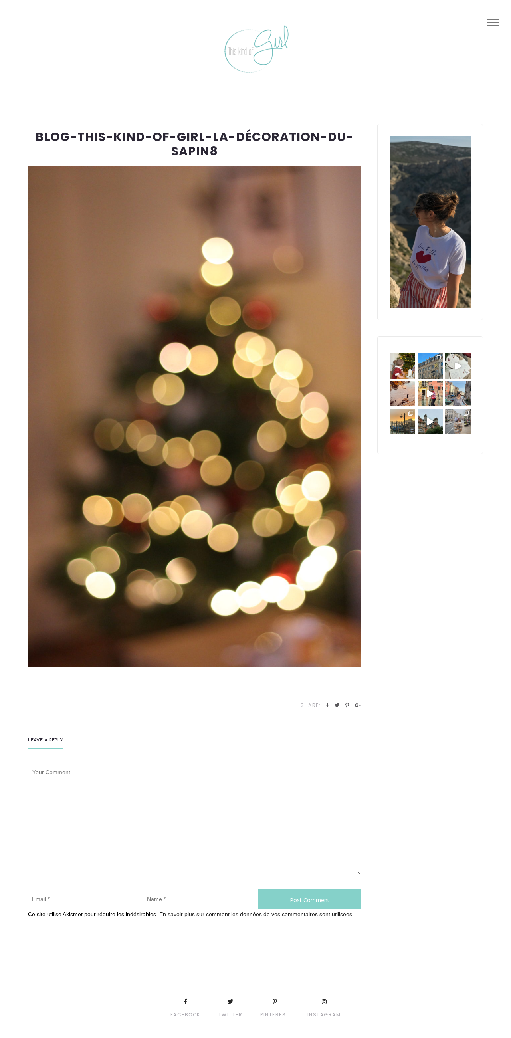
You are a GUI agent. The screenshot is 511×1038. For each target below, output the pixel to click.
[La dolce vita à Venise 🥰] (458, 394)
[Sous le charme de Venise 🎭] (430, 394)
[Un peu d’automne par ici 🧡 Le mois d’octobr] (402, 394)
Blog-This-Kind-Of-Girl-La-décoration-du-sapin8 (195, 144)
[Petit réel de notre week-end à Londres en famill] (430, 421)
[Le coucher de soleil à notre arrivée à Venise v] (402, 421)
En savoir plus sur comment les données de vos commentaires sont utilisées (255, 914)
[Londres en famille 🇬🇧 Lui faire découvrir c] (458, 421)
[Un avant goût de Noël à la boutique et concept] (458, 366)
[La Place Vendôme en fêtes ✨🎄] (430, 366)
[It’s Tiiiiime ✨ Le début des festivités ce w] (402, 366)
